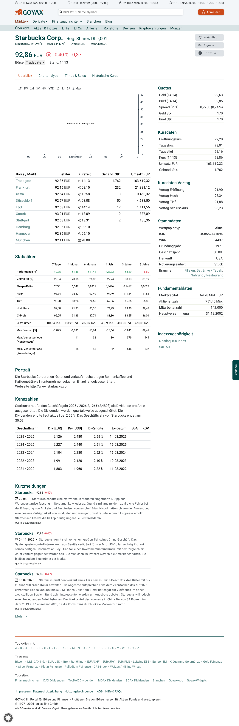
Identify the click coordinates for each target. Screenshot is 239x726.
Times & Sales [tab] (75, 76)
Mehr (19, 616)
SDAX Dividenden (137, 680)
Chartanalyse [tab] (48, 76)
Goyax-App (176, 680)
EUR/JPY (109, 661)
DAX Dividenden (54, 680)
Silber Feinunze (28, 666)
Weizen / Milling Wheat (125, 666)
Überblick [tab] (25, 76)
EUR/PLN (124, 661)
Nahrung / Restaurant (207, 275)
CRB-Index (100, 666)
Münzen (176, 28)
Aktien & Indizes (46, 28)
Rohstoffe (111, 28)
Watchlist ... (212, 37)
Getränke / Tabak (209, 271)
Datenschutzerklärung (47, 691)
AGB (100, 691)
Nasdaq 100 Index (172, 341)
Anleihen (92, 28)
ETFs (65, 28)
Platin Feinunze (51, 666)
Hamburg (23, 227)
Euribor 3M (159, 661)
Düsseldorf (24, 200)
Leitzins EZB (141, 661)
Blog (108, 21)
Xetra (20, 194)
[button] (8, 718)
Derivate (39, 21)
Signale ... (211, 45)
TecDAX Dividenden (81, 680)
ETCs (78, 28)
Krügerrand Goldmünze (185, 661)
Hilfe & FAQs (113, 691)
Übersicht (22, 28)
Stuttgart (22, 220)
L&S (19, 207)
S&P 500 (165, 347)
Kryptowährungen (152, 28)
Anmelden (213, 12)
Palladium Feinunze (78, 666)
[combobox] (120, 12)
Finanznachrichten (66, 21)
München (23, 240)
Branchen (94, 21)
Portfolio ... (212, 53)
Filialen (189, 271)
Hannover (23, 233)
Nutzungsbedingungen (79, 691)
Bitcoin (19, 661)
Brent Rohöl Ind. (73, 661)
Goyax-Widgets (197, 680)
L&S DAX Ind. (36, 661)
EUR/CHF (93, 661)
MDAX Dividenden (110, 680)
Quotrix (21, 214)
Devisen (129, 28)
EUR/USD (54, 661)
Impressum (23, 691)
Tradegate (23, 181)
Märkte (20, 21)
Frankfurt (23, 187)
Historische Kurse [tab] (105, 76)
